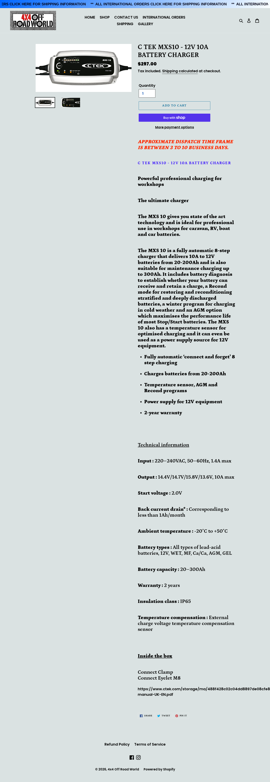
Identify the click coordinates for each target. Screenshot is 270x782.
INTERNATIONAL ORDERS (164, 17)
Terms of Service (150, 744)
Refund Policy (117, 744)
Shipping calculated (180, 71)
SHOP (105, 17)
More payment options (174, 127)
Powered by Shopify (159, 769)
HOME (90, 17)
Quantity (147, 85)
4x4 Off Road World (123, 769)
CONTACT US (126, 17)
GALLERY (145, 23)
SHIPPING (125, 23)
